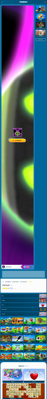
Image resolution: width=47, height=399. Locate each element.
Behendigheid (8, 281)
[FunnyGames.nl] (3, 281)
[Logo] (23, 2)
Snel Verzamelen (23, 281)
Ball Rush (30, 281)
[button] (45, 2)
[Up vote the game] (25, 267)
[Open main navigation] (2, 2)
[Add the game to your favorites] (12, 285)
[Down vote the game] (28, 267)
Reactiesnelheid (15, 281)
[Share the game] (31, 267)
